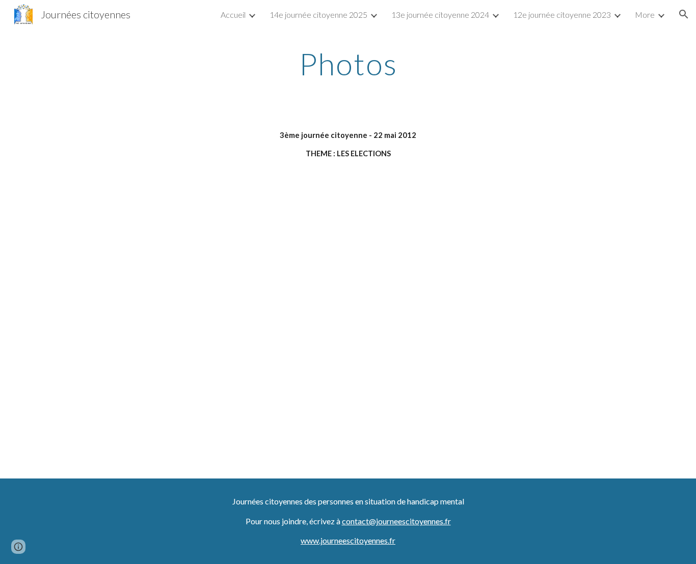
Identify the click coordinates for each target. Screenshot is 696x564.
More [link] (645, 14)
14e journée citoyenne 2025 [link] (318, 14)
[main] (348, 63)
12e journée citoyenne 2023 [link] (562, 14)
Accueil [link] (233, 14)
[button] (684, 14)
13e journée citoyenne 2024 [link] (440, 14)
